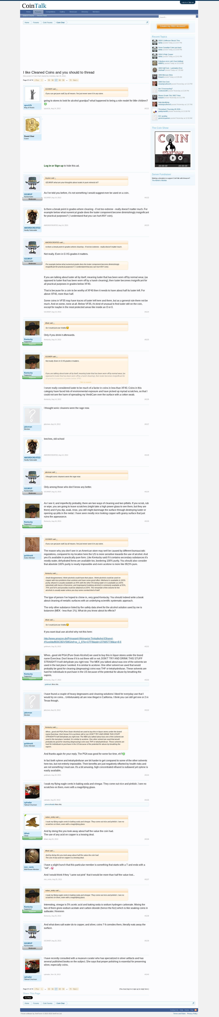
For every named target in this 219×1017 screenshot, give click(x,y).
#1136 (147, 839)
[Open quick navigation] (147, 22)
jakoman (28, 427)
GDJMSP (28, 194)
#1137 (147, 879)
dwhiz (160, 43)
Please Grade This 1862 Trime (169, 95)
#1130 (147, 521)
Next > (75, 80)
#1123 (147, 225)
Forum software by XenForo (41, 1013)
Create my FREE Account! (173, 26)
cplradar (28, 802)
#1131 (147, 646)
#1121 (147, 108)
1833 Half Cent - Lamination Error (170, 68)
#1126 (147, 399)
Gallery (62, 12)
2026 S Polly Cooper (165, 54)
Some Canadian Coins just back (169, 47)
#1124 (147, 312)
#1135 (147, 800)
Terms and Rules (179, 1013)
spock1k (28, 105)
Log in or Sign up (188, 2)
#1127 (147, 424)
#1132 (147, 680)
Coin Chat (37, 76)
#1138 (147, 916)
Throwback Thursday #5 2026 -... (170, 109)
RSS (196, 1010)
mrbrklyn (52, 76)
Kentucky (28, 339)
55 (49, 80)
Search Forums (28, 16)
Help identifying (163, 102)
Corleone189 (163, 91)
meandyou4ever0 (164, 84)
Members (96, 12)
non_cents (29, 867)
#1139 (147, 941)
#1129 (147, 492)
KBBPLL (161, 63)
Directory (84, 12)
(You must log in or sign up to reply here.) (134, 989)
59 (63, 80)
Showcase (73, 12)
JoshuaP (161, 70)
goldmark (28, 555)
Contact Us (174, 1010)
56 (52, 80)
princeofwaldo (50, 804)
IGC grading (162, 116)
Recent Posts (42, 16)
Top (191, 1010)
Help (181, 1010)
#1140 (147, 974)
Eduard (161, 77)
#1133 (147, 710)
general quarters (164, 118)
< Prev (36, 80)
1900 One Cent (163, 82)
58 (60, 80)
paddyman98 (163, 111)
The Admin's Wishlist (159, 180)
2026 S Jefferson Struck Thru (169, 40)
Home (28, 12)
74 (70, 80)
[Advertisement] (86, 49)
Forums (38, 12)
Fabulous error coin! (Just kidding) (170, 61)
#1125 (147, 339)
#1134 (147, 775)
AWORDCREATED (32, 228)
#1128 (147, 455)
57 (56, 80)
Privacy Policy (192, 1013)
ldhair (26, 833)
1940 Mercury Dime (165, 75)
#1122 (147, 197)
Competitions (50, 12)
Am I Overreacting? (165, 89)
